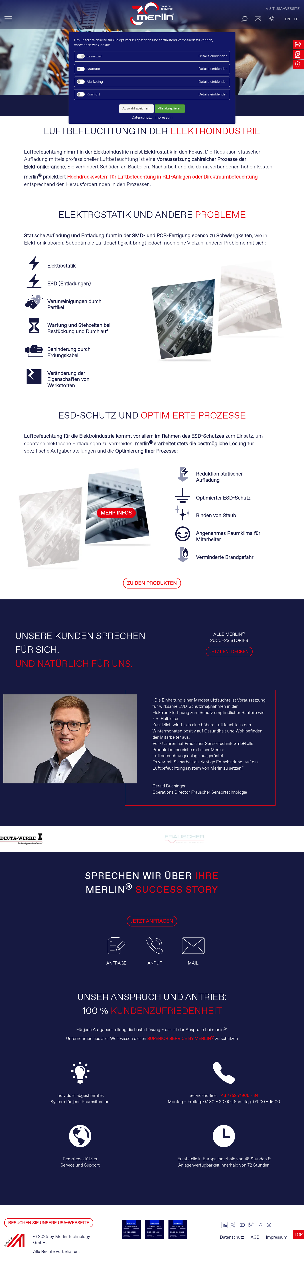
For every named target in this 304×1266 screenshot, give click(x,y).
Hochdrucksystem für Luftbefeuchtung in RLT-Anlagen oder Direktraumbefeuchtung (162, 177)
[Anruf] (154, 957)
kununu (251, 1225)
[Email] (258, 18)
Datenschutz (232, 1237)
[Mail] (193, 957)
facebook (259, 1225)
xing (233, 1225)
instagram (268, 1225)
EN (287, 19)
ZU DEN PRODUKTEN (152, 583)
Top (298, 1235)
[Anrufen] (271, 18)
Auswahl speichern (136, 108)
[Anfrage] (116, 957)
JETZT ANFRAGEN (152, 921)
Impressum (276, 1237)
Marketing (95, 81)
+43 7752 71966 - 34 (238, 1095)
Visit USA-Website (283, 8)
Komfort (93, 94)
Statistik (93, 69)
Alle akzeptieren (170, 108)
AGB (255, 1237)
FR (296, 19)
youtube (242, 1225)
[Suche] (244, 19)
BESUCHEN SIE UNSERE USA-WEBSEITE (48, 1223)
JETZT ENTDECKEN (229, 652)
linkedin (224, 1225)
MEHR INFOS (116, 513)
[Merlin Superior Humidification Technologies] (152, 16)
